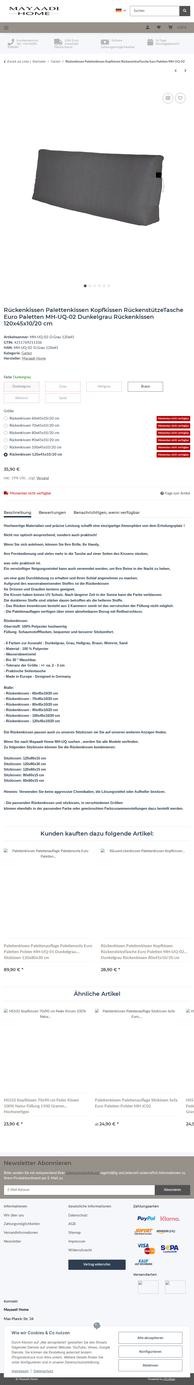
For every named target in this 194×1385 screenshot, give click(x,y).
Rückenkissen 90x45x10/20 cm (99, 440)
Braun (150, 386)
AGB (72, 1224)
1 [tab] (85, 285)
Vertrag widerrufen (96, 1264)
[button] (121, 10)
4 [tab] (99, 285)
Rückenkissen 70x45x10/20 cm (99, 425)
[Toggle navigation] (6, 28)
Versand (42, 478)
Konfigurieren (150, 1351)
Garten (27, 353)
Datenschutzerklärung (82, 1173)
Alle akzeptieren (150, 1338)
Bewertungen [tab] (52, 512)
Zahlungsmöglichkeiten (22, 1224)
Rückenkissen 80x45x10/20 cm (99, 433)
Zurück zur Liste (18, 61)
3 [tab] (94, 285)
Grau (66, 386)
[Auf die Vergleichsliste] (168, 98)
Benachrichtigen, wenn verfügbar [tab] (107, 512)
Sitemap (74, 1232)
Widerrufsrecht (80, 1250)
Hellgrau (109, 386)
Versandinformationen (21, 1232)
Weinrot (27, 398)
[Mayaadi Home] (34, 11)
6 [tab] (108, 285)
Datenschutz (43, 1371)
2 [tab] (89, 285)
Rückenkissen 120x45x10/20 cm (99, 454)
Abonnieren (172, 1190)
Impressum (20, 1371)
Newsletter (12, 1241)
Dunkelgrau (25, 386)
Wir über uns (14, 1215)
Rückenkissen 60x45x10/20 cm (99, 418)
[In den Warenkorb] (7, 86)
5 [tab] (104, 285)
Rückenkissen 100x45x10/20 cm (99, 447)
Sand (66, 398)
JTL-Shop (169, 1379)
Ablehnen (150, 1365)
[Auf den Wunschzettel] (180, 98)
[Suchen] (184, 11)
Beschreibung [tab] (17, 512)
